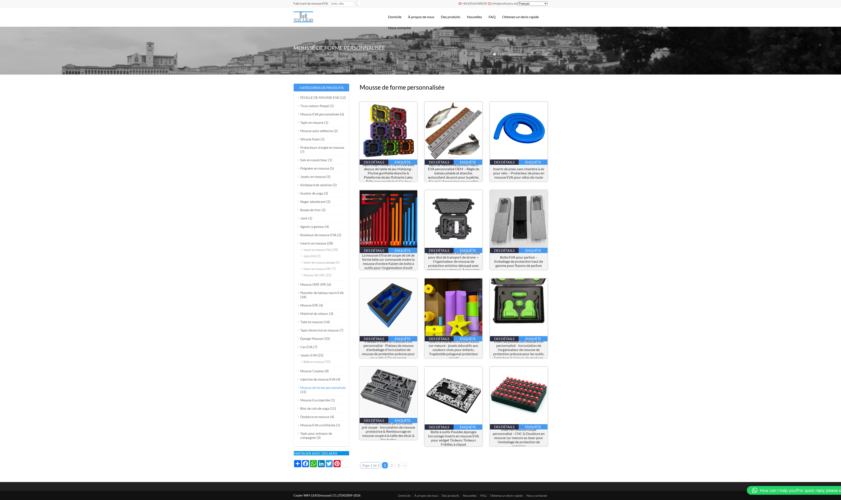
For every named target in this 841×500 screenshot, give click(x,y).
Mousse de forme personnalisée (323, 388)
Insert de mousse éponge (319, 262)
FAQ (492, 17)
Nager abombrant (313, 202)
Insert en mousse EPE (317, 269)
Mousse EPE (309, 305)
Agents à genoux (312, 227)
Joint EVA (310, 256)
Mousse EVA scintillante (317, 425)
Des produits (450, 17)
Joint (303, 218)
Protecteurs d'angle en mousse (322, 147)
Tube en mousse (311, 322)
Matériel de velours (314, 314)
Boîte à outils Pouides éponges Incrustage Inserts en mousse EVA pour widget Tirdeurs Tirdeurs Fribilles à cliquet (453, 438)
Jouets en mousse (313, 177)
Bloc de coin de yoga (314, 408)
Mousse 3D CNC (314, 275)
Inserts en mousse (313, 243)
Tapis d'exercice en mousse (319, 330)
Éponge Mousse (311, 338)
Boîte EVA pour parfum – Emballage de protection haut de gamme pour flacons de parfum (518, 261)
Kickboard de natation (316, 185)
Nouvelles (474, 17)
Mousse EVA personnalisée (319, 114)
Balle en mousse (314, 361)
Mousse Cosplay (312, 371)
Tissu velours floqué (314, 106)
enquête (403, 162)
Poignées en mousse (314, 168)
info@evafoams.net (505, 3)
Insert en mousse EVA (317, 250)
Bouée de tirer (310, 210)
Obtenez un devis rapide (520, 17)
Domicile (394, 17)
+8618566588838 (474, 3)
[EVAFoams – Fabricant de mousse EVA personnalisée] (303, 21)
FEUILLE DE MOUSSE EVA (319, 97)
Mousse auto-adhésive (316, 131)
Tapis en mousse (311, 122)
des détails (374, 162)
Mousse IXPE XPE (313, 284)
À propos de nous (421, 17)
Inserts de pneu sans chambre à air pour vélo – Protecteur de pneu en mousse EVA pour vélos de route (518, 173)
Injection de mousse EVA (318, 379)
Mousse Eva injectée (315, 400)
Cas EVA (306, 347)
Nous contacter (399, 28)
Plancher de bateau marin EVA (322, 293)
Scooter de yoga (311, 193)
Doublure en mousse (314, 417)
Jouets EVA (308, 355)
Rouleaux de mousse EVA (318, 235)
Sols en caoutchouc (313, 160)
